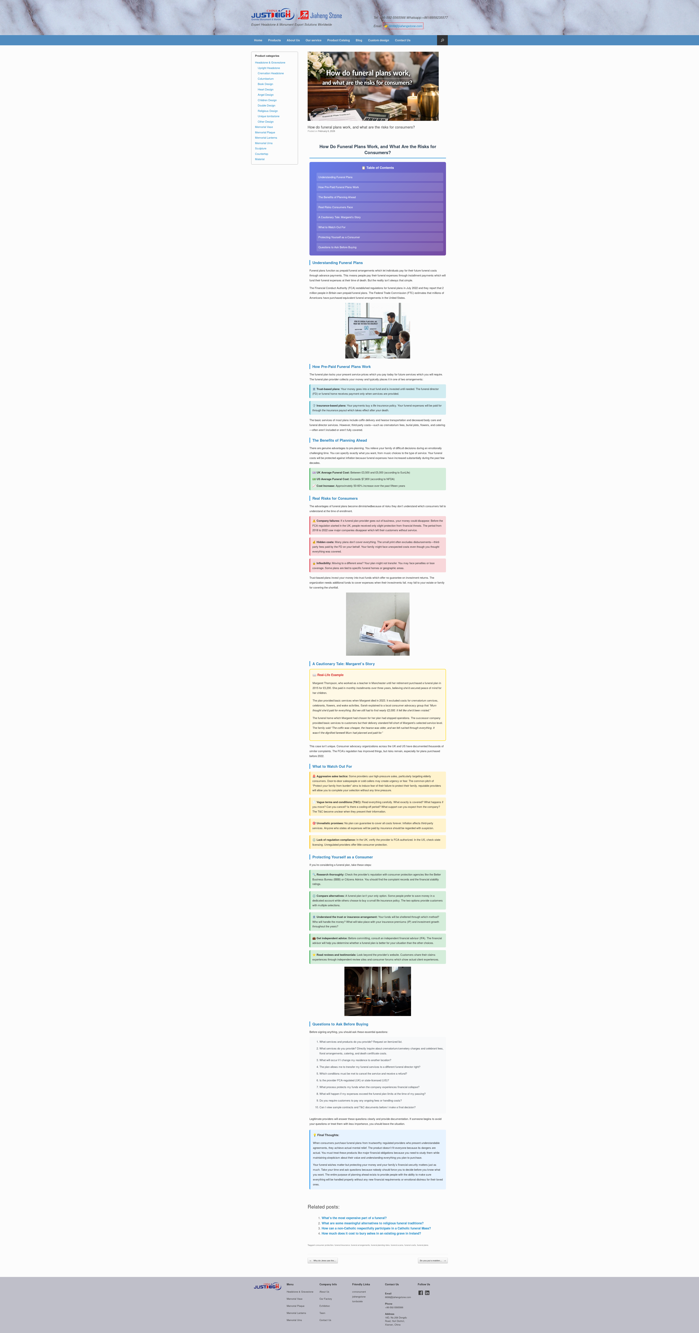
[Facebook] (421, 1293)
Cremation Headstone (271, 73)
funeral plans (422, 1244)
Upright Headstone (269, 68)
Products (274, 40)
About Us (293, 40)
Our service (313, 40)
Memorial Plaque (265, 132)
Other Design (266, 121)
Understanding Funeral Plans (335, 177)
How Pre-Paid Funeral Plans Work (338, 187)
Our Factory (325, 1298)
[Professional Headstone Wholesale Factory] (296, 14)
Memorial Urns (264, 143)
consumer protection (324, 1244)
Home (258, 40)
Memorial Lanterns (266, 137)
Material (259, 159)
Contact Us (402, 40)
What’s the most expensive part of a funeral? (354, 1218)
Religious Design (268, 111)
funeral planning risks (380, 1244)
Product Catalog (338, 40)
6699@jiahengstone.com (405, 26)
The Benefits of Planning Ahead (337, 197)
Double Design (266, 105)
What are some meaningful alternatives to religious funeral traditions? (373, 1223)
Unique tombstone (268, 116)
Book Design (265, 84)
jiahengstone (359, 1296)
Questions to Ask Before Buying (337, 247)
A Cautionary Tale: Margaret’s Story (339, 217)
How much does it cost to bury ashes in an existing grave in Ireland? (371, 1233)
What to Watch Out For (331, 227)
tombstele (357, 1301)
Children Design (267, 100)
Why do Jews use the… (323, 1260)
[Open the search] (442, 40)
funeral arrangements (360, 1244)
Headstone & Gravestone (270, 62)
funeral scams (397, 1244)
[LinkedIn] (427, 1293)
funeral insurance (342, 1244)
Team (322, 1313)
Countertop (261, 154)
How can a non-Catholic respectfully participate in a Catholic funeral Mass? (376, 1228)
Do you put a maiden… (433, 1260)
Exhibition (324, 1306)
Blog (359, 40)
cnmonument (359, 1291)
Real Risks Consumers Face (335, 207)
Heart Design (265, 89)
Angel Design (266, 94)
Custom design (378, 40)
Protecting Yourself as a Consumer (339, 237)
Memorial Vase (264, 127)
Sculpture (260, 148)
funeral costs (410, 1244)
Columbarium (266, 78)
